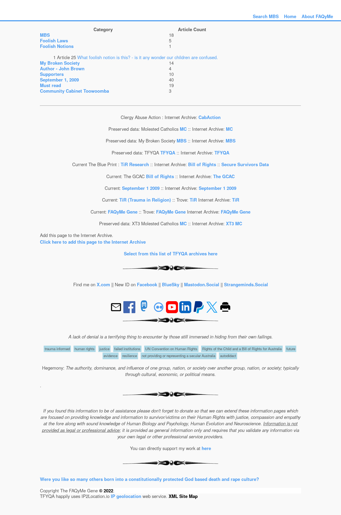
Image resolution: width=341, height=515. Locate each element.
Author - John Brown (62, 68)
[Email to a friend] (116, 311)
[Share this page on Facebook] (130, 311)
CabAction (209, 117)
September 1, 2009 (59, 79)
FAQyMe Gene (122, 212)
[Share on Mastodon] (144, 311)
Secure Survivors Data (245, 164)
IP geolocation (126, 496)
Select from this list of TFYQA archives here (170, 253)
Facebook (147, 284)
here (206, 448)
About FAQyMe (317, 16)
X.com (103, 284)
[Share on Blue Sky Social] (159, 311)
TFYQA (167, 152)
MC (183, 129)
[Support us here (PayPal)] (199, 311)
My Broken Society (60, 63)
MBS (45, 35)
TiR (193, 200)
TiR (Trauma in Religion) (145, 200)
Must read (50, 85)
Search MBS (266, 16)
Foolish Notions (57, 46)
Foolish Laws (54, 40)
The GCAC (224, 176)
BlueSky (170, 284)
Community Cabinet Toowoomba (74, 91)
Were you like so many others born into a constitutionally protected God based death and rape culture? (149, 479)
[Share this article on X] (212, 311)
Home (290, 16)
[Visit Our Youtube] (172, 311)
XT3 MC (234, 223)
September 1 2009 (141, 188)
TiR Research (135, 164)
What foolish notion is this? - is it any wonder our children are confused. (147, 57)
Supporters (52, 74)
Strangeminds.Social (246, 284)
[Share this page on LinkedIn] (186, 311)
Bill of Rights (202, 164)
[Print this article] (225, 311)
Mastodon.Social (201, 284)
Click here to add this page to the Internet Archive (93, 242)
